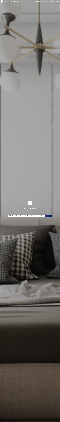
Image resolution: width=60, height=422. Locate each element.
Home (27, 1)
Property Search (31, 1)
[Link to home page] (5, 1)
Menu (57, 2)
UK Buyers (48, 2)
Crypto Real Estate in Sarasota (40, 1)
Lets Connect (53, 1)
